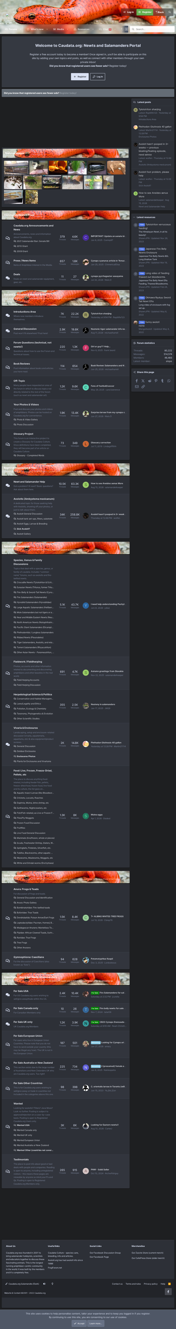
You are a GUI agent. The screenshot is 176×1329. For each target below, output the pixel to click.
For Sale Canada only (26, 1008)
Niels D (108, 280)
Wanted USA (23, 1125)
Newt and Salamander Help (29, 481)
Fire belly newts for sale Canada (112, 1008)
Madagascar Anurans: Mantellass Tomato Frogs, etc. (35, 927)
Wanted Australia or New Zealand (33, 1145)
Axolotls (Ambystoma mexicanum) (34, 498)
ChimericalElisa (112, 264)
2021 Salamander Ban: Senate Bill (33, 241)
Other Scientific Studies (28, 718)
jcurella (115, 996)
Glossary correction (101, 442)
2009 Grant (22, 251)
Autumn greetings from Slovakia (107, 671)
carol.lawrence (113, 389)
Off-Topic (19, 380)
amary (108, 1046)
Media (60, 29)
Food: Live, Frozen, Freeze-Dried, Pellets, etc (33, 772)
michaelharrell (111, 332)
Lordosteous (110, 962)
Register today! (68, 93)
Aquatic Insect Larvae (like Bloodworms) (35, 793)
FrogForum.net (55, 1267)
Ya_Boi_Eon (110, 1090)
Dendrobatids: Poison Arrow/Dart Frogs (35, 917)
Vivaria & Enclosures (26, 727)
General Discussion (25, 328)
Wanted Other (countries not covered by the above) (35, 1150)
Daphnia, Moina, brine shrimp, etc (33, 802)
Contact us (117, 1284)
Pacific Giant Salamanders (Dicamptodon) (35, 627)
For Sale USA (21, 991)
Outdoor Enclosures (26, 751)
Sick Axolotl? (23, 529)
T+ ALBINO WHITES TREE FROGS (107, 916)
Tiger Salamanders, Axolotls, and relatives (35, 642)
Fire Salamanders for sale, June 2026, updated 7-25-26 (124, 992)
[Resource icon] (136, 225)
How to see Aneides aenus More (107, 483)
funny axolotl (150, 322)
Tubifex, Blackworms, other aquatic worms (35, 853)
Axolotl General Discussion (29, 513)
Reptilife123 (119, 317)
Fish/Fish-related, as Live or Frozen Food (35, 813)
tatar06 (107, 1012)
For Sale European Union (28, 1035)
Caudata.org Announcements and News (33, 227)
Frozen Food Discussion (28, 823)
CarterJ (108, 1128)
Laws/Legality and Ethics (29, 703)
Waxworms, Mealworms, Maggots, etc (35, 858)
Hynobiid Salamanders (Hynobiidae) (34, 602)
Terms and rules (133, 1284)
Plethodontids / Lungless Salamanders (35, 632)
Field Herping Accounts (28, 680)
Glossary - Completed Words (30, 455)
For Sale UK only (23, 1021)
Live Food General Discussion (31, 833)
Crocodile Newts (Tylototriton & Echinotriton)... (35, 582)
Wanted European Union (28, 1140)
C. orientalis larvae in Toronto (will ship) (110, 1086)
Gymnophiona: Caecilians (29, 957)
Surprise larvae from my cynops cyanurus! (112, 412)
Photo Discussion (25, 424)
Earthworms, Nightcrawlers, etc (32, 808)
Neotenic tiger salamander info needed (110, 329)
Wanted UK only (24, 1135)
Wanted (18, 1103)
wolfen (117, 518)
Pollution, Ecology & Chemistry (31, 708)
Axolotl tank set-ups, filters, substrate (34, 518)
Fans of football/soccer (102, 386)
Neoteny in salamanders (103, 704)
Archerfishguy (111, 1173)
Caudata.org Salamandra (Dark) (23, 1284)
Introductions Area (25, 311)
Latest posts (144, 102)
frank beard (109, 350)
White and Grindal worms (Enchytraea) (35, 863)
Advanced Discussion (17, 546)
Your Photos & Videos (26, 404)
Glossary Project (23, 433)
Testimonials (21, 1159)
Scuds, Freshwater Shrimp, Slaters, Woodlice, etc (35, 843)
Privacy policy (151, 1284)
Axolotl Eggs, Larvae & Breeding (32, 523)
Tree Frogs (22, 942)
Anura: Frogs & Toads (26, 889)
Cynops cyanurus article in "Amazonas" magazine (116, 260)
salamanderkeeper (114, 487)
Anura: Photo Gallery (27, 902)
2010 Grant (22, 246)
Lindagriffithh (110, 446)
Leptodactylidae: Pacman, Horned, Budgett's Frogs (35, 922)
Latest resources (146, 217)
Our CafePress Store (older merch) (148, 1258)
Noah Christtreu (119, 1026)
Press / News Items (25, 260)
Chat (107, 29)
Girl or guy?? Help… (101, 346)
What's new (37, 29)
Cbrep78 (108, 920)
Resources (83, 29)
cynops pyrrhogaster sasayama (107, 276)
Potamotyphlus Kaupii (102, 958)
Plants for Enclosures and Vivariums (34, 761)
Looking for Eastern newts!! (105, 1124)
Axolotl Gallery (24, 533)
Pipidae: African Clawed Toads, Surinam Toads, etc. (35, 932)
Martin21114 (120, 746)
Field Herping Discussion (29, 685)
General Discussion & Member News (25, 294)
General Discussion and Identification (35, 897)
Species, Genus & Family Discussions (28, 562)
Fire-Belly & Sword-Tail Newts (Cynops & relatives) (35, 592)
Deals (17, 274)
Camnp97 (108, 240)
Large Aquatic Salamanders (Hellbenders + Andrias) (35, 607)
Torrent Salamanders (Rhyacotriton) (34, 647)
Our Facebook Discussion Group (105, 1252)
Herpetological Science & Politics (33, 694)
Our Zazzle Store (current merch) (147, 1252)
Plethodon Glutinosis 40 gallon (106, 742)
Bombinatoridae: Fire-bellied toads (33, 907)
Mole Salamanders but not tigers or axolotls (35, 612)
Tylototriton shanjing (101, 313)
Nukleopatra (110, 1070)
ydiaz (107, 608)
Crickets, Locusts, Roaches (30, 798)
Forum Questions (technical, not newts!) (32, 344)
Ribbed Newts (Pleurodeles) (30, 637)
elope (169, 361)
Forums (13, 29)
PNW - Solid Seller (100, 1169)
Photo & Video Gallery (27, 419)
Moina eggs (97, 814)
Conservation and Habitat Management (35, 698)
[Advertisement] (65, 123)
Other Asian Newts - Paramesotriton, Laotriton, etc (35, 652)
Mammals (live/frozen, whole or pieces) (35, 838)
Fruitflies (21, 828)
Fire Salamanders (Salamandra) (32, 597)
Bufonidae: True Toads (27, 912)
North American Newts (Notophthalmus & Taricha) (35, 622)
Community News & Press (19, 214)
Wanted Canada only (27, 1130)
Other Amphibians (14, 875)
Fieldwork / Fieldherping (28, 661)
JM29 (107, 708)
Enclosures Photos (26, 756)
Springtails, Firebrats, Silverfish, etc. (34, 848)
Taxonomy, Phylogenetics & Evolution (35, 713)
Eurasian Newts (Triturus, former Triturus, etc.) (35, 587)
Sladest (106, 818)
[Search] (169, 12)
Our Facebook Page (99, 1257)
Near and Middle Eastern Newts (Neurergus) (35, 617)
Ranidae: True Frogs (26, 937)
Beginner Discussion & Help (20, 467)
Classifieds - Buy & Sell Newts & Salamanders (30, 977)
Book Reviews (22, 363)
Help (163, 1284)
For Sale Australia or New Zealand (33, 1062)
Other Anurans (24, 947)
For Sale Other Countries (28, 1083)
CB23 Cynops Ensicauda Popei (111, 1022)
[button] (20, 29)
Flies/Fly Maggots (25, 818)
